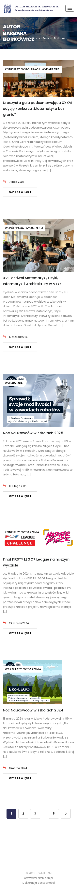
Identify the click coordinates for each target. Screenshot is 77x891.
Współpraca (30, 69)
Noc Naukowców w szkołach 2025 (33, 432)
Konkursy (12, 69)
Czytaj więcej (20, 192)
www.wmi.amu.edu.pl (38, 878)
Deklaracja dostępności (39, 883)
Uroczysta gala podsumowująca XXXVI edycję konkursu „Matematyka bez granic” (37, 108)
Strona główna (13, 34)
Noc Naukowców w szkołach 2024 (33, 710)
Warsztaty (13, 669)
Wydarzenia (51, 69)
